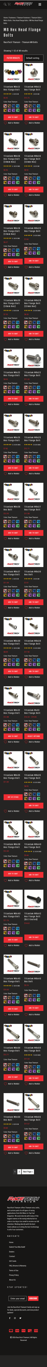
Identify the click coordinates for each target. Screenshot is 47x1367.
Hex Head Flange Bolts (20, 20)
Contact (12, 1256)
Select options (34, 736)
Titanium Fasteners (23, 18)
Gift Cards (12, 1261)
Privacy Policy (14, 1275)
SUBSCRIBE (33, 1298)
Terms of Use (13, 1270)
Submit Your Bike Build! (17, 1247)
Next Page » (28, 1172)
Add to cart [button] (13, 117)
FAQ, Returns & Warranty (17, 1266)
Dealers (11, 1252)
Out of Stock (13, 797)
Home (6, 18)
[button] (40, 4)
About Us (12, 1280)
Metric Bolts (8, 20)
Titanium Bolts (36, 18)
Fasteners (12, 18)
